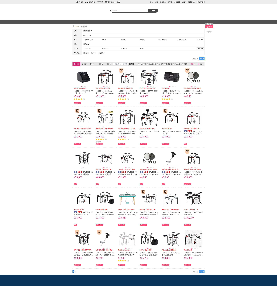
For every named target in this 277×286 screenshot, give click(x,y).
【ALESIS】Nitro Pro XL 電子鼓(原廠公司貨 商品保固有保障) (193, 174)
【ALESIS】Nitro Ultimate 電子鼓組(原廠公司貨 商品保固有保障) (83, 133)
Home (77, 26)
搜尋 (153, 10)
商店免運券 (152, 64)
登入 (151, 2)
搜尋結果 (84, 26)
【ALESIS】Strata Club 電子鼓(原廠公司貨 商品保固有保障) (83, 255)
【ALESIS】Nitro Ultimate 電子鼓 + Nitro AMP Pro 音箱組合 (105, 214)
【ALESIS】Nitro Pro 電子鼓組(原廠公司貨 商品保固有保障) (127, 93)
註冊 (156, 2)
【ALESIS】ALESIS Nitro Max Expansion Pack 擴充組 (149, 174)
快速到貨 (169, 64)
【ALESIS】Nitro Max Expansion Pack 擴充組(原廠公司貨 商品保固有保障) (193, 93)
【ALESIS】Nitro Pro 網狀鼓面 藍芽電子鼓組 (193, 133)
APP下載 (100, 2)
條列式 (202, 64)
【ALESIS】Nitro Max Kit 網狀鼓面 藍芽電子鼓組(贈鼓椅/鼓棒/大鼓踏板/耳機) (105, 133)
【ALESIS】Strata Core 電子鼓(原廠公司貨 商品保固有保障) (149, 214)
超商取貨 (177, 64)
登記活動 (201, 2)
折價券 (184, 2)
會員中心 (163, 2)
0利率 (185, 64)
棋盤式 (199, 64)
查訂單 (170, 2)
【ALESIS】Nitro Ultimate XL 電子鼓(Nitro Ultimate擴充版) (193, 255)
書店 (118, 2)
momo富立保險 (90, 2)
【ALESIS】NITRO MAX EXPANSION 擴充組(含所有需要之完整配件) (127, 255)
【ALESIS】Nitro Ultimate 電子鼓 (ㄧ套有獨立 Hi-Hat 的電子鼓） (105, 93)
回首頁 (81, 2)
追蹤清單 (177, 2)
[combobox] (129, 10)
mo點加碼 (143, 64)
